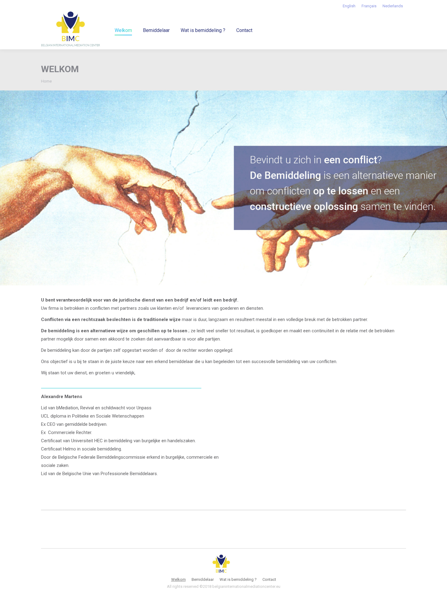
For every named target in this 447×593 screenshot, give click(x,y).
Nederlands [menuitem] (393, 6)
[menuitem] (349, 6)
